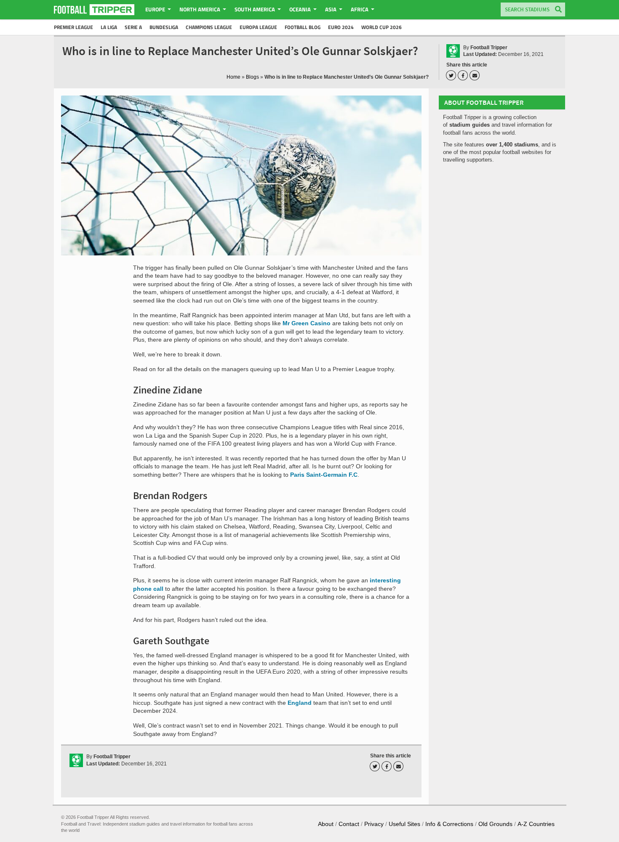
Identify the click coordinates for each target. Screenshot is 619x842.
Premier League (73, 27)
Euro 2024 (341, 27)
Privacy (374, 824)
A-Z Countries (536, 824)
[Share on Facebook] (464, 75)
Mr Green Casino (307, 323)
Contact (349, 824)
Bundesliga (163, 27)
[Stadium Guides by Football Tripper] (94, 9)
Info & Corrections (449, 824)
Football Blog (302, 27)
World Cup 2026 (381, 27)
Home (233, 77)
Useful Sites (404, 824)
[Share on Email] (476, 75)
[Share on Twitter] (452, 75)
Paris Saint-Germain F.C (324, 474)
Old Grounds (495, 824)
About (326, 824)
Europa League (258, 27)
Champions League (209, 27)
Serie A (133, 27)
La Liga (109, 27)
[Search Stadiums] (558, 10)
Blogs (252, 77)
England (300, 702)
